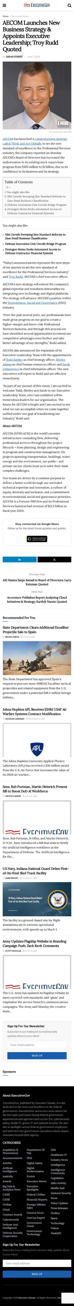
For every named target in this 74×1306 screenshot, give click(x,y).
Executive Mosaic (27, 1297)
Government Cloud (34, 1224)
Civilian (7, 1204)
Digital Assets (34, 1163)
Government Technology (34, 1232)
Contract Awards (12, 1214)
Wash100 (56, 1233)
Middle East (57, 1188)
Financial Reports (37, 1199)
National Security (61, 1193)
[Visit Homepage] (37, 5)
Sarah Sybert (14, 56)
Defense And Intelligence (10, 1226)
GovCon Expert (36, 1217)
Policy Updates (59, 1203)
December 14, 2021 (36, 719)
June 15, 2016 (31, 951)
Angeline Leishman (14, 719)
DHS (29, 1158)
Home (6, 16)
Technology (57, 1223)
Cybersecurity (11, 1219)
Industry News (59, 1159)
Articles (7, 1163)
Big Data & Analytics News (11, 1188)
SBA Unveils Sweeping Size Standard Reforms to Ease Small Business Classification (36, 198)
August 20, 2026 (29, 878)
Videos (55, 1228)
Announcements (12, 1158)
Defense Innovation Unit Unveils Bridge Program (36, 204)
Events (31, 1176)
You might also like (18, 192)
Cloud (6, 1209)
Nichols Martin (13, 796)
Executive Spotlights (32, 1188)
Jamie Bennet (11, 878)
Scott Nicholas (13, 951)
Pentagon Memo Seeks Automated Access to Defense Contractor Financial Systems (34, 211)
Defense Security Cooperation (13, 1234)
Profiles (55, 1213)
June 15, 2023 (28, 637)
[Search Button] (69, 5)
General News (35, 1212)
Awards (7, 1181)
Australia (8, 1176)
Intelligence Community (58, 1171)
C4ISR (6, 1194)
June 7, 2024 (33, 56)
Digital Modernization (35, 1169)
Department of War (36, 1151)
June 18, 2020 (30, 796)
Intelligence (58, 1164)
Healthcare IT (59, 1154)
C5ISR (6, 1199)
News (54, 1198)
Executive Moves (20, 16)
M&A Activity (58, 1183)
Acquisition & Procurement (10, 1151)
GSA (53, 1149)
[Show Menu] (4, 5)
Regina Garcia (12, 637)
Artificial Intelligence (10, 1169)
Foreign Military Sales (36, 1206)
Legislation (57, 1178)
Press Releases (59, 1208)
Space (54, 1218)
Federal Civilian (36, 1194)
